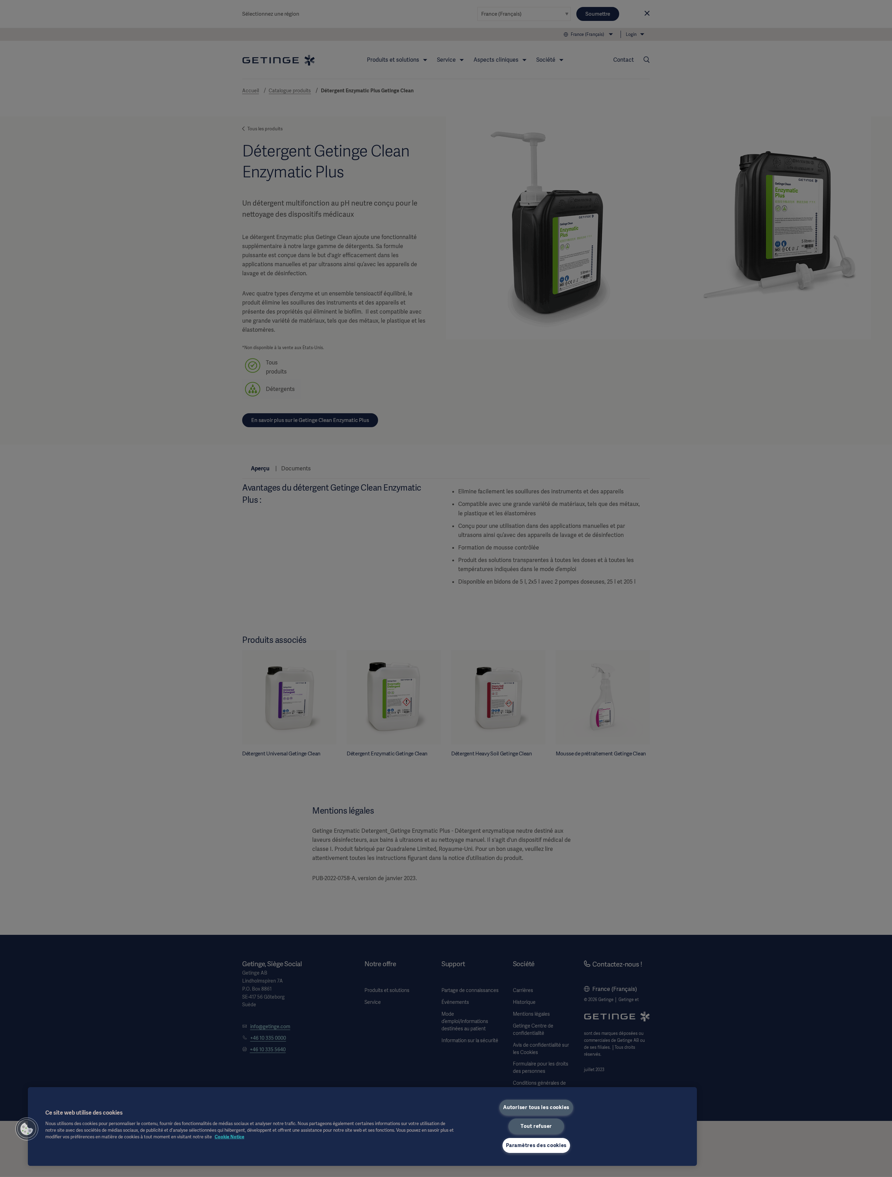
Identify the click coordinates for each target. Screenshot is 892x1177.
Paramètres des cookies (536, 1145)
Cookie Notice (229, 1137)
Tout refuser (536, 1126)
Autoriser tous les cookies (536, 1107)
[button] (27, 1129)
